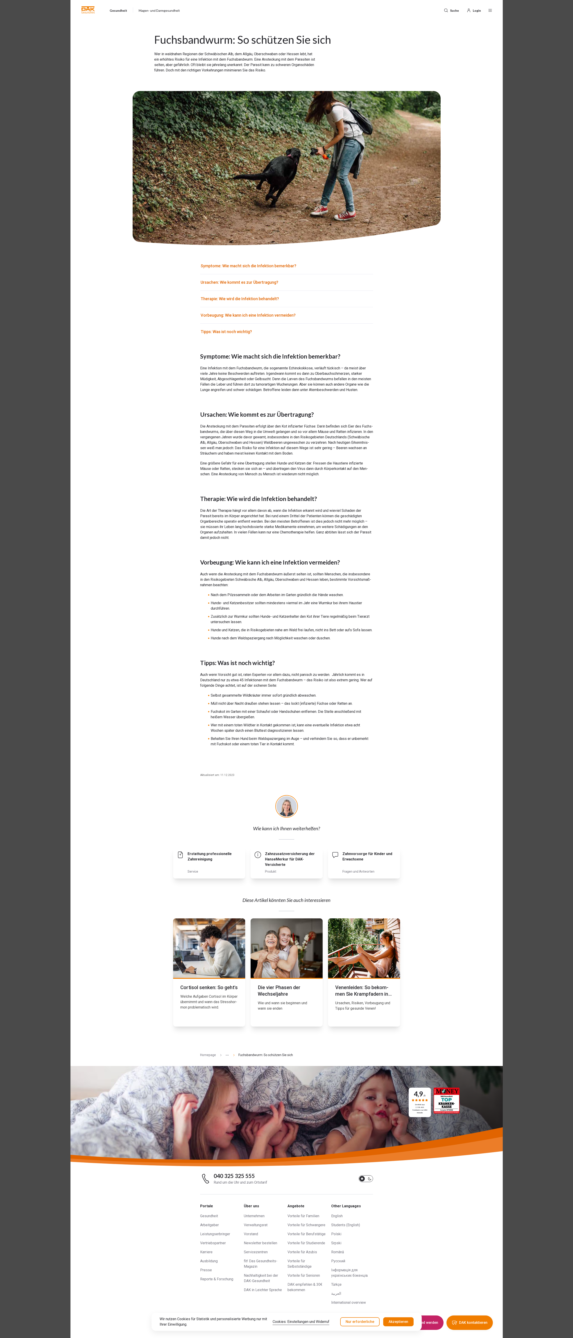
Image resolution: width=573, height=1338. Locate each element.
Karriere (206, 1252)
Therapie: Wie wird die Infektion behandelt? (240, 298)
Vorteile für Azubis (302, 1252)
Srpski (336, 1243)
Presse (206, 1270)
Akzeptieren (398, 1322)
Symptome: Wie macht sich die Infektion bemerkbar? (248, 265)
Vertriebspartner (213, 1243)
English (337, 1216)
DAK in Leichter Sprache (263, 1290)
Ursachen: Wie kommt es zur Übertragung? (239, 282)
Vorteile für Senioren (304, 1275)
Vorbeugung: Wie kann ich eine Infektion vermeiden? (248, 315)
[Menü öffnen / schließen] (490, 9)
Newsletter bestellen (260, 1243)
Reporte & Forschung (216, 1279)
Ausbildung (209, 1261)
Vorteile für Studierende (306, 1243)
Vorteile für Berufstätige (307, 1234)
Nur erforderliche (360, 1322)
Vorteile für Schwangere (306, 1225)
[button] (88, 10)
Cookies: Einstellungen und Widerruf (301, 1322)
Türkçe (336, 1284)
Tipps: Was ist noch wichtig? (226, 331)
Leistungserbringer (215, 1234)
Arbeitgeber (209, 1225)
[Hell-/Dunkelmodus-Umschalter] (366, 1178)
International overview (348, 1302)
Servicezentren (256, 1252)
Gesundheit (209, 1216)
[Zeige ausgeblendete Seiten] (225, 1055)
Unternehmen (254, 1216)
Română (337, 1252)
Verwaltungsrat (255, 1225)
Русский (338, 1261)
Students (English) (345, 1225)
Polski (336, 1234)
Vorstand (251, 1234)
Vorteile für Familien (303, 1216)
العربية (336, 1293)
